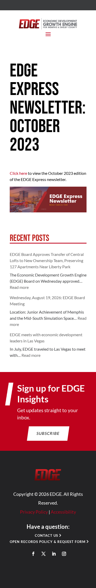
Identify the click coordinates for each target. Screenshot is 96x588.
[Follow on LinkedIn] (54, 554)
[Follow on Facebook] (33, 554)
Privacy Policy (34, 512)
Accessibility (63, 512)
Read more (19, 287)
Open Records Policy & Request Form (48, 542)
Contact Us (46, 535)
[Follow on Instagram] (64, 554)
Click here (18, 173)
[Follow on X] (43, 554)
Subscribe (48, 433)
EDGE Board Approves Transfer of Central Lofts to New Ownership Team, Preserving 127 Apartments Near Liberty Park (47, 260)
